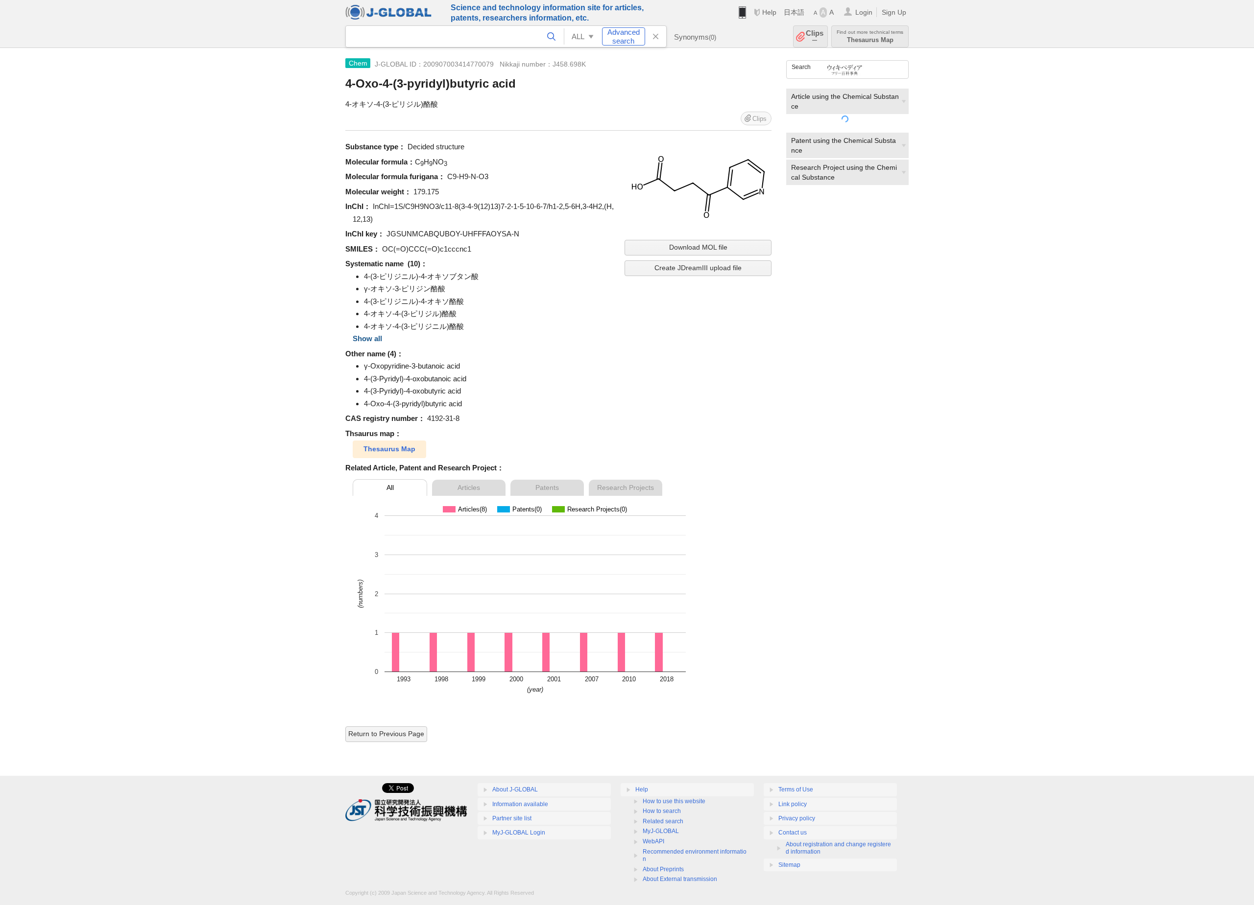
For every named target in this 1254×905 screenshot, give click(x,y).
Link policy (792, 804)
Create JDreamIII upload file (698, 268)
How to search (662, 811)
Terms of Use (795, 789)
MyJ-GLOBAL (661, 831)
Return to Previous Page (386, 734)
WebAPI (653, 841)
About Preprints (663, 869)
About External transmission (680, 879)
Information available (520, 804)
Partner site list (511, 818)
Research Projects (625, 487)
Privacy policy (796, 818)
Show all (367, 338)
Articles (469, 487)
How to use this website (674, 801)
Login (863, 12)
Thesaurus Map (389, 449)
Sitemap (789, 864)
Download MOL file (698, 247)
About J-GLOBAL (515, 789)
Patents (547, 487)
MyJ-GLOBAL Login (518, 832)
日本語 (794, 12)
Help (769, 12)
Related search (663, 821)
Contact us (792, 832)
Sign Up (894, 12)
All (390, 487)
